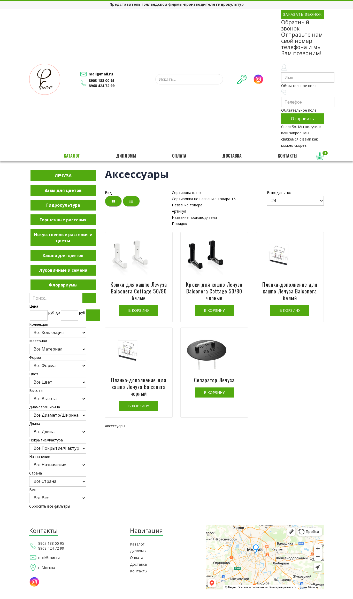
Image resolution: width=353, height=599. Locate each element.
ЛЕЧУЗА (63, 175)
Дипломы (126, 156)
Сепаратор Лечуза (214, 380)
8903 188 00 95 (101, 80)
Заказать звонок (302, 14)
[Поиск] (89, 298)
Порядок (179, 223)
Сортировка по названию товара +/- (204, 198)
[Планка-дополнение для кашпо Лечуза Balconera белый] (289, 256)
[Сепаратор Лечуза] (214, 352)
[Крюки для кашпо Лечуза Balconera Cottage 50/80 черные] (214, 256)
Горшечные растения (63, 220)
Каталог (72, 156)
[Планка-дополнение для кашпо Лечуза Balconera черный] (138, 352)
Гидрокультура (63, 205)
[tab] (63, 306)
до (58, 312)
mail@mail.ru (101, 74)
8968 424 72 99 (101, 85)
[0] (320, 156)
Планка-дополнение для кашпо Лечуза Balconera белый (289, 291)
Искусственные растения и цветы (63, 238)
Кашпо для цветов (63, 255)
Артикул (179, 211)
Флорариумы (63, 285)
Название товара (187, 205)
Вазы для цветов (63, 190)
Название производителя (194, 217)
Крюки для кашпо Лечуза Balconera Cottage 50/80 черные (214, 291)
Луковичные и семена (63, 270)
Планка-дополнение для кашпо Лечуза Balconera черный (138, 386)
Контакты (287, 156)
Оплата (179, 156)
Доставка (232, 156)
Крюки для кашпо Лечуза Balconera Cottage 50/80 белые (139, 291)
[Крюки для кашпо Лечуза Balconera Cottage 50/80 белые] (138, 256)
